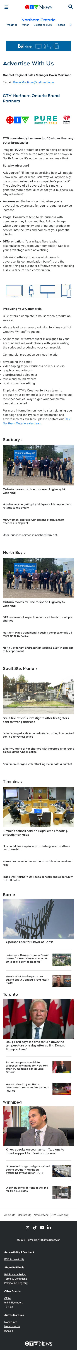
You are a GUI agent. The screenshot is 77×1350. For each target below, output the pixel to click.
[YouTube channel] (42, 1227)
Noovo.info (10, 1321)
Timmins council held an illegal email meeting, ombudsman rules (35, 832)
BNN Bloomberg (13, 1302)
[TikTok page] (35, 1227)
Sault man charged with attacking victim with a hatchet (37, 764)
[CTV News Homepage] (38, 7)
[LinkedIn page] (49, 1227)
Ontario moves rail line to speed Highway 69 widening (34, 491)
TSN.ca (8, 1306)
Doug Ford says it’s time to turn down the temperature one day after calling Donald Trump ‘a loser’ (35, 1045)
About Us (9, 1214)
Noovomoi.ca (12, 1326)
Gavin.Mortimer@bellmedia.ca (33, 82)
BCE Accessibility (14, 1259)
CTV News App (60, 1214)
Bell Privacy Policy (15, 1274)
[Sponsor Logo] (38, 46)
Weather (11, 24)
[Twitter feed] (28, 1227)
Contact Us (24, 1214)
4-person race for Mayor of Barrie (30, 942)
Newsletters (41, 1214)
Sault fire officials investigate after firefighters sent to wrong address (36, 720)
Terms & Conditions (15, 1278)
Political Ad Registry (16, 1282)
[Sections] (6, 7)
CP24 (7, 1298)
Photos (60, 24)
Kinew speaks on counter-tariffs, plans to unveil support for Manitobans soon (35, 1151)
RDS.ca (8, 1330)
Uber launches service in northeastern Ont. (30, 535)
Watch (25, 24)
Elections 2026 (43, 24)
